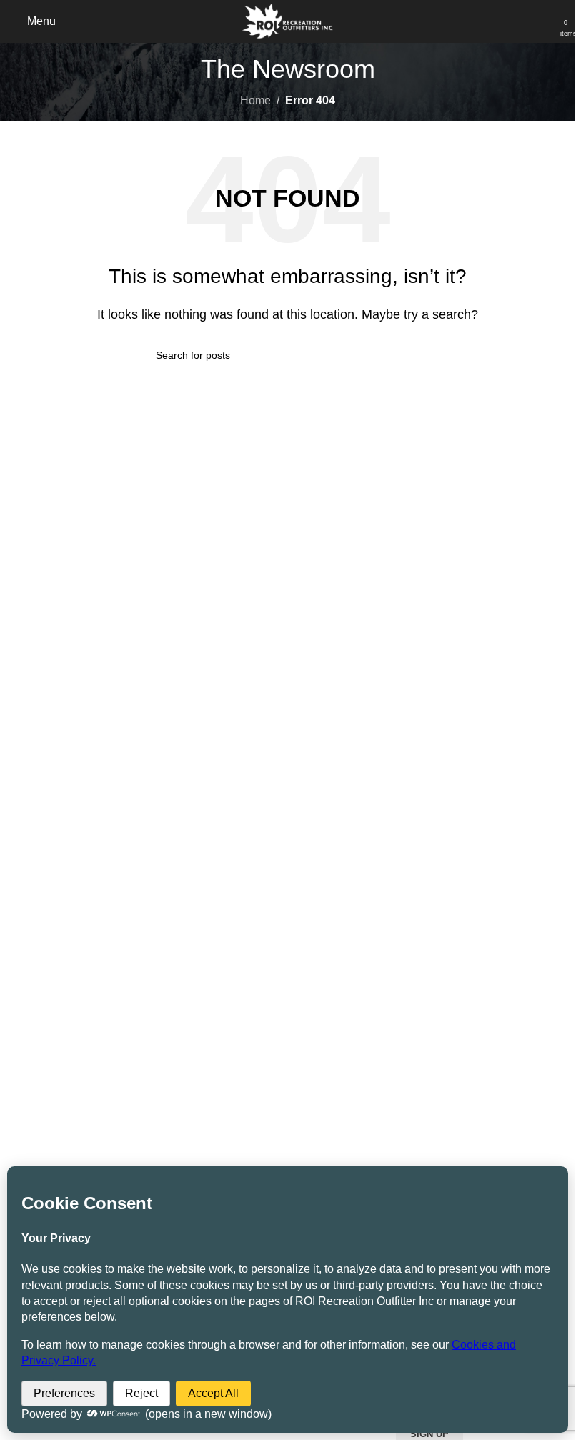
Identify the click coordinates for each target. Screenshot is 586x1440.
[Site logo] (287, 20)
